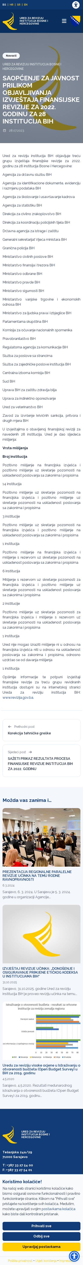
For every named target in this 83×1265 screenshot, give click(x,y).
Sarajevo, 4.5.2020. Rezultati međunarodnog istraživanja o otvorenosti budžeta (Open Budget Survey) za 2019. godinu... (41, 1090)
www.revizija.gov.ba (18, 698)
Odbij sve (41, 1236)
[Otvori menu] (64, 21)
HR (11, 4)
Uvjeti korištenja (46, 1260)
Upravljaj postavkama (41, 1247)
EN (25, 4)
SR (18, 4)
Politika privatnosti (20, 1260)
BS (4, 4)
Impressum (67, 1260)
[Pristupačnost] (75, 5)
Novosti (11, 55)
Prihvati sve (41, 1226)
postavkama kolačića (58, 1209)
